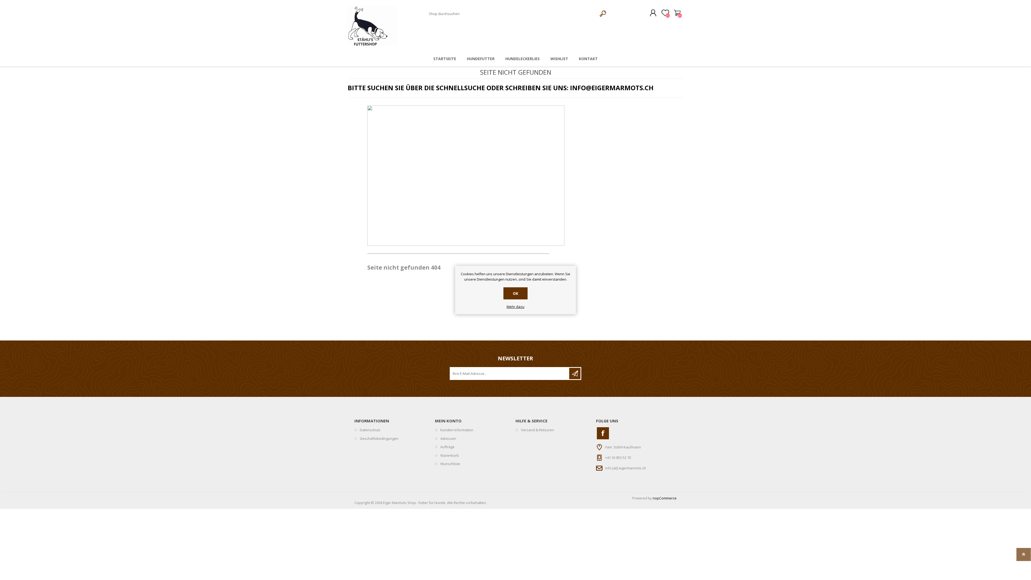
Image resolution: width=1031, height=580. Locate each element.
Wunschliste (450, 463)
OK (515, 293)
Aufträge (447, 446)
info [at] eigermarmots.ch (625, 467)
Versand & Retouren (537, 429)
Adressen (448, 438)
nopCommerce (665, 498)
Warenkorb (677, 13)
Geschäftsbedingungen (379, 438)
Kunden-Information (456, 429)
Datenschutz (370, 429)
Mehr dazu (515, 307)
